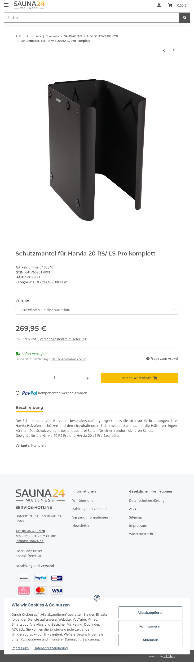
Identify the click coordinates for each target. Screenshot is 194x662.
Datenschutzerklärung (51, 648)
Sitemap (135, 517)
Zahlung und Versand (89, 508)
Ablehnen (150, 640)
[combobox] (97, 310)
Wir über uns (82, 500)
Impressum (20, 648)
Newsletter (81, 525)
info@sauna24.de (30, 541)
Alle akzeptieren (150, 612)
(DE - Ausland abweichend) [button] (68, 359)
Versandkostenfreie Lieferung (63, 339)
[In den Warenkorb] (19, 65)
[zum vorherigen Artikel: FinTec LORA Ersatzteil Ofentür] (164, 50)
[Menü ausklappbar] (6, 3)
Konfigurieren (150, 626)
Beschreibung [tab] (29, 407)
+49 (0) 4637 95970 (30, 531)
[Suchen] (184, 18)
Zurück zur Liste (30, 36)
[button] (159, 5)
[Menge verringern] (21, 378)
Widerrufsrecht (141, 534)
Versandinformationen (90, 517)
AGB (132, 508)
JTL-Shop (169, 656)
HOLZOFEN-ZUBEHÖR (50, 282)
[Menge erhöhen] (88, 378)
